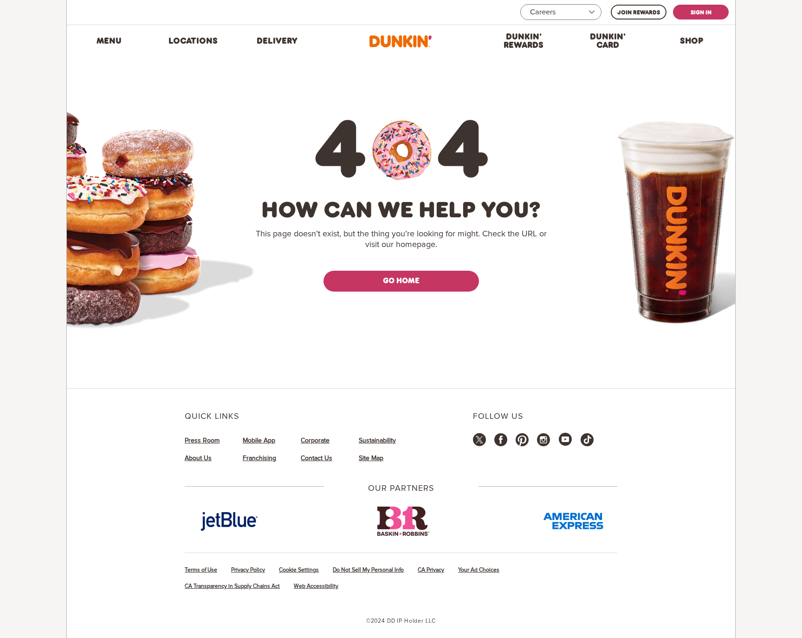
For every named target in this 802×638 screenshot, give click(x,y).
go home (401, 280)
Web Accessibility (316, 586)
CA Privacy (431, 570)
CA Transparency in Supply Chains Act (232, 586)
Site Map (371, 458)
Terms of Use (201, 570)
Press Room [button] (202, 440)
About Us (198, 458)
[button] (109, 41)
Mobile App (259, 440)
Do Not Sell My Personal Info (368, 570)
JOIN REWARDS (638, 12)
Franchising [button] (259, 458)
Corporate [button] (315, 440)
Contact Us (316, 458)
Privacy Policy (248, 570)
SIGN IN (701, 12)
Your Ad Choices (478, 570)
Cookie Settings (299, 570)
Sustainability (377, 440)
